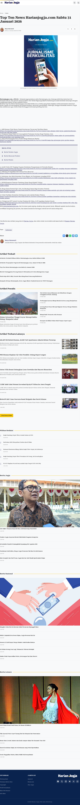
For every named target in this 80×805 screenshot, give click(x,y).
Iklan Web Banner (5, 790)
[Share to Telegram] (76, 236)
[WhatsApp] (77, 781)
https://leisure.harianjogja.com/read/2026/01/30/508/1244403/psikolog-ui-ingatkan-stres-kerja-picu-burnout (38, 173)
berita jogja (9, 230)
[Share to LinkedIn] (73, 236)
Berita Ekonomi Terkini (12, 156)
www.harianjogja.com (10, 206)
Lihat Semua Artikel (6, 415)
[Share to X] (67, 236)
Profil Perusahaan (5, 787)
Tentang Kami (4, 779)
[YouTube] (69, 781)
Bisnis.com (31, 782)
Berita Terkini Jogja (11, 152)
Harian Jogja (28, 221)
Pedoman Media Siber (6, 782)
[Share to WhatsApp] (70, 236)
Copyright (3, 784)
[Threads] (73, 781)
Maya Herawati (9, 28)
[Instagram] (65, 781)
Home (1, 13)
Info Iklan (3, 793)
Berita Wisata (8, 160)
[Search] (74, 2)
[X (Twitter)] (61, 781)
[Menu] (1, 3)
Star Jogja (31, 784)
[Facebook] (58, 781)
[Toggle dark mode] (78, 2)
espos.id (30, 779)
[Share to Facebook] (64, 236)
